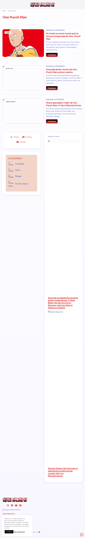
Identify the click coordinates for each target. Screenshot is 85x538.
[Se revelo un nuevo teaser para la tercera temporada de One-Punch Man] (23, 43)
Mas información (19, 532)
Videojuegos (10, 101)
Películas (9, 68)
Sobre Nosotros (8, 514)
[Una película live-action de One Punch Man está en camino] (23, 77)
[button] (3, 4)
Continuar (52, 55)
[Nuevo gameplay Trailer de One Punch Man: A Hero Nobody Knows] (23, 111)
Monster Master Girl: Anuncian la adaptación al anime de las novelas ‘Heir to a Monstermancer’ (63, 472)
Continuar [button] (9, 531)
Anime (8, 32)
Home (3, 11)
